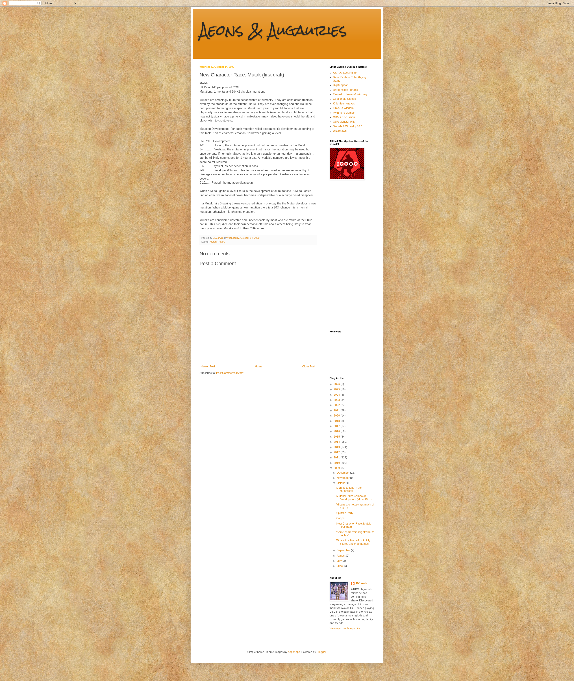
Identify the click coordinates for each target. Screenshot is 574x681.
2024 (337, 394)
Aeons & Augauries (273, 30)
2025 (337, 389)
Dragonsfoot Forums (345, 89)
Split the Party (344, 513)
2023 (337, 399)
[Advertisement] (347, 255)
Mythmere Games (343, 112)
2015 (337, 436)
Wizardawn (340, 130)
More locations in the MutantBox (349, 489)
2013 (337, 447)
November (343, 477)
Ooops (340, 518)
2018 (337, 421)
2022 (337, 405)
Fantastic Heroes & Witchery (350, 94)
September (344, 550)
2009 (337, 468)
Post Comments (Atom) (230, 373)
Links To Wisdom (343, 108)
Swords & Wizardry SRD (348, 126)
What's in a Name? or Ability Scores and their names (353, 542)
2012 (337, 452)
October (342, 483)
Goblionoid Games (344, 98)
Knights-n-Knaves (344, 103)
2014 (337, 441)
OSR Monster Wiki (344, 121)
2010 (337, 462)
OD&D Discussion (344, 117)
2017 (337, 426)
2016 (337, 431)
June (340, 566)
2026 (337, 384)
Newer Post (208, 366)
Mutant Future (217, 241)
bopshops (294, 652)
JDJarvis (361, 583)
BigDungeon (340, 85)
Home (258, 366)
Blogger (321, 652)
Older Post (308, 366)
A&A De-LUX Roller (345, 72)
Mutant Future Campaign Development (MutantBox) (354, 497)
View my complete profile (345, 628)
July (339, 560)
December (343, 472)
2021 (337, 410)
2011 (337, 457)
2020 (337, 415)
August (341, 555)
